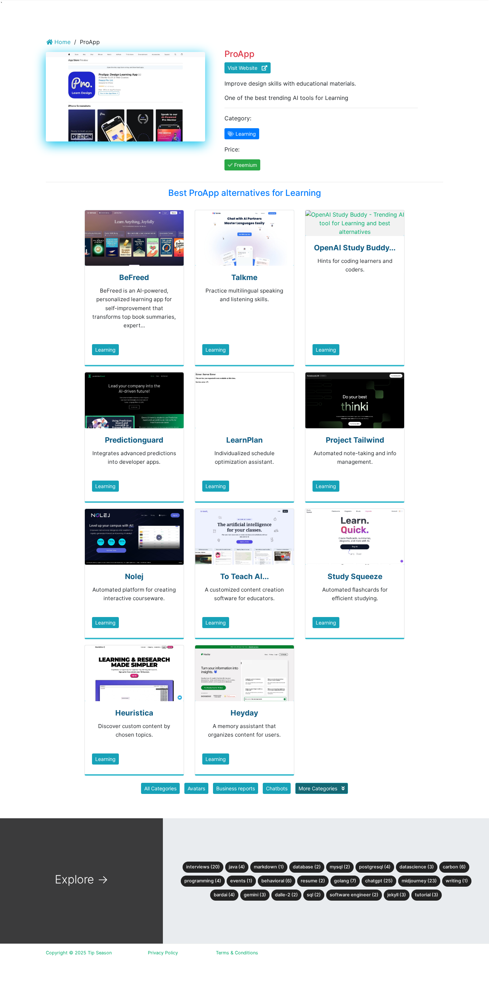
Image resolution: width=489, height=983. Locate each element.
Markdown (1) (269, 866)
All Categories (160, 788)
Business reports (235, 788)
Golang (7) (345, 880)
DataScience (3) (417, 866)
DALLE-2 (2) (286, 894)
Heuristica (134, 712)
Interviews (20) (203, 866)
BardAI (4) (224, 894)
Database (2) (307, 866)
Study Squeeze (355, 576)
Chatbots (276, 788)
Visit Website (245, 68)
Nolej (134, 576)
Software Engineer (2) (354, 894)
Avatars (196, 788)
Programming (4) (202, 880)
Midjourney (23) (419, 880)
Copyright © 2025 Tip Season (79, 952)
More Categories (319, 788)
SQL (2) (314, 894)
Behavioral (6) (276, 880)
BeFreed (134, 277)
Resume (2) (313, 880)
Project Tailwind (355, 439)
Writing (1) (457, 880)
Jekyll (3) (396, 894)
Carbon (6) (454, 866)
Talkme (244, 277)
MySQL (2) (340, 866)
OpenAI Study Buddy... (355, 247)
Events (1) (241, 880)
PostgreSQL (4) (375, 866)
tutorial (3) (426, 894)
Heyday (244, 712)
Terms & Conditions (237, 952)
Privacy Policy (163, 952)
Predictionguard (134, 439)
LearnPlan (244, 439)
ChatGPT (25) (379, 880)
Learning (105, 350)
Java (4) (237, 866)
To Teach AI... (244, 576)
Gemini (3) (255, 894)
